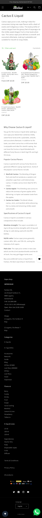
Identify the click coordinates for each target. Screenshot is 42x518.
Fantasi (22, 514)
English (20, 506)
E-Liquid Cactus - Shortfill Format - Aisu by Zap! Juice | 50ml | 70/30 (10, 74)
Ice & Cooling (9, 406)
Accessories (8, 354)
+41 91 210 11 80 (10, 304)
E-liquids (7, 342)
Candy (6, 394)
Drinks (6, 397)
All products (8, 475)
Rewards (7, 356)
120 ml (6, 434)
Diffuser (7, 453)
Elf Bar (6, 371)
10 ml (6, 429)
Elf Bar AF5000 (9, 365)
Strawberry (8, 414)
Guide (6, 359)
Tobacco (7, 417)
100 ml (6, 431)
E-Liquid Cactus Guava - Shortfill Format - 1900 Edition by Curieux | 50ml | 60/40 (11, 108)
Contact (7, 310)
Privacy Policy (9, 468)
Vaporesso (8, 380)
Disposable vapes (10, 448)
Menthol (7, 408)
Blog (6, 362)
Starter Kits (8, 442)
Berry (6, 391)
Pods (6, 445)
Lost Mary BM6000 (10, 368)
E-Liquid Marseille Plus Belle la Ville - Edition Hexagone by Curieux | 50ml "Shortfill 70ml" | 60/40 (30, 75)
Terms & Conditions (11, 461)
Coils (6, 450)
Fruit (6, 400)
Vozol (6, 377)
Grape (6, 403)
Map (5, 322)
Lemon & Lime (9, 411)
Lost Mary (7, 374)
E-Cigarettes (8, 348)
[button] (2, 7)
